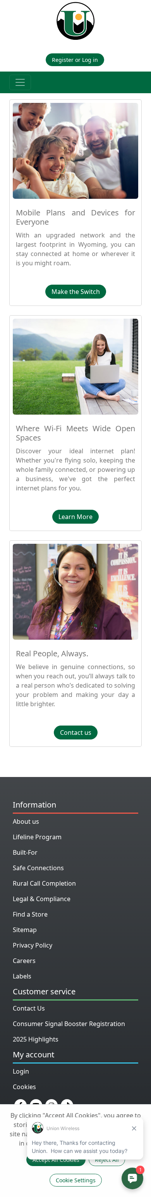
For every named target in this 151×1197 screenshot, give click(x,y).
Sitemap (25, 929)
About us (26, 821)
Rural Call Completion (44, 883)
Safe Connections (38, 868)
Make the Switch (75, 291)
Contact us (75, 732)
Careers (24, 960)
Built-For (25, 852)
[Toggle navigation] (20, 82)
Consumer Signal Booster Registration (69, 1023)
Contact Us (29, 1008)
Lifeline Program (37, 837)
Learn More (75, 516)
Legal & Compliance (41, 899)
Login (21, 1071)
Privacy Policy (32, 945)
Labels (22, 976)
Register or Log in (75, 59)
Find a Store (30, 914)
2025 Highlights (35, 1039)
